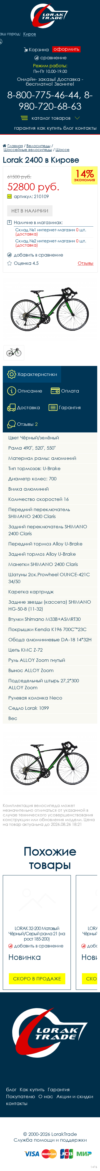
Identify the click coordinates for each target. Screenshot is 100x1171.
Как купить (49, 128)
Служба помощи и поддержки (50, 1140)
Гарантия (25, 128)
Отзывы (85, 263)
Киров (29, 34)
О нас (45, 1096)
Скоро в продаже (37, 979)
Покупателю (20, 1096)
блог (68, 128)
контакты (85, 128)
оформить (66, 49)
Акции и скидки (74, 1096)
